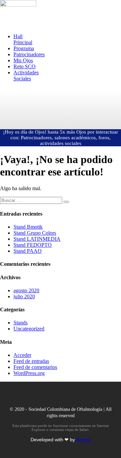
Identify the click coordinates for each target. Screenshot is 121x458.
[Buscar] (66, 202)
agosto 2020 (26, 290)
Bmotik (83, 439)
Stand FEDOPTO (32, 245)
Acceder (22, 355)
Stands (20, 322)
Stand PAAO (27, 251)
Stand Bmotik (28, 227)
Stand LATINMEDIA (37, 239)
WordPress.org (29, 373)
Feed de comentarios (35, 367)
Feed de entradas (31, 361)
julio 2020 (24, 296)
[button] (18, 22)
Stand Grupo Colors (34, 233)
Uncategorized (28, 328)
